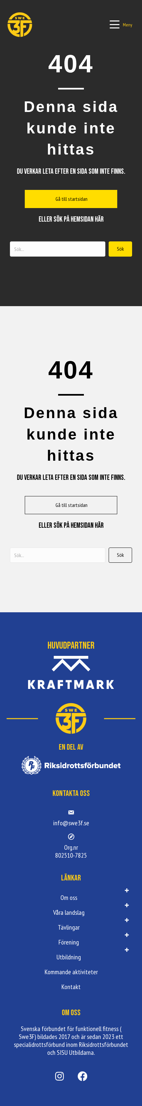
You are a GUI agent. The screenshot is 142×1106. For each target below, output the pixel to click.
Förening (68, 942)
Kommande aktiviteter (71, 972)
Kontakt (71, 986)
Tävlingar (69, 927)
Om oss (68, 897)
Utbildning (68, 957)
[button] (120, 24)
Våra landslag (69, 912)
